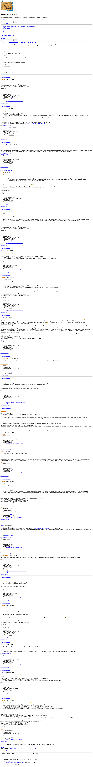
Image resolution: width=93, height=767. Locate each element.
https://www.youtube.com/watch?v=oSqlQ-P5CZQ (42, 528)
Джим (2, 525)
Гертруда (3, 250)
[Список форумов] (7, 10)
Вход (4, 32)
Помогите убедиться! (6, 170)
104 (32, 42)
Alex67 (2, 172)
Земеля (3, 79)
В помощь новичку (7, 35)
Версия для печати (7, 28)
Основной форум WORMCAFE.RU (19, 26)
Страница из (13, 42)
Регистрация (5, 31)
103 (30, 42)
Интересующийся (5, 358)
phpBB (7, 764)
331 (11, 133)
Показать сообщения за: (12, 744)
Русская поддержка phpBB (6, 765)
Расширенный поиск (6, 23)
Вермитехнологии (31, 26)
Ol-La (2, 644)
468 (11, 97)
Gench (2, 108)
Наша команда (6, 762)
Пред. (3, 744)
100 (24, 42)
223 (35, 42)
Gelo (2, 451)
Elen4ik (3, 672)
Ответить (3, 38)
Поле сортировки (29, 744)
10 (10, 469)
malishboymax (4, 380)
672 (11, 98)
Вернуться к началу (5, 103)
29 (11, 372)
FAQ (4, 30)
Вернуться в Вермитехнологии (7, 750)
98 (21, 42)
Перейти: (4, 753)
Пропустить (3, 19)
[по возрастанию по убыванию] (48, 744)
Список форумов (6, 26)
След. (5, 744)
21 (11, 470)
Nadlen (3, 317)
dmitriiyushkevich (5, 144)
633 (11, 134)
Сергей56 (3, 411)
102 (28, 42)
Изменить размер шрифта (8, 27)
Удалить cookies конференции (16, 762)
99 (22, 42)
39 (10, 370)
